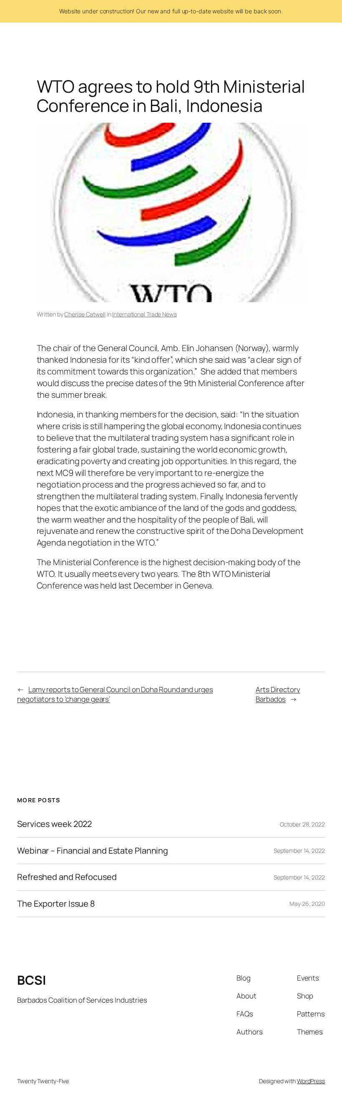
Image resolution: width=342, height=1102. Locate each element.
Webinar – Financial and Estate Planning (92, 850)
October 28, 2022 (302, 824)
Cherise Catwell (85, 314)
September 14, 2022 (299, 850)
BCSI (31, 979)
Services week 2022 (54, 824)
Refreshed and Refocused (67, 877)
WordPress (311, 1081)
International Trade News (144, 314)
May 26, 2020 (307, 903)
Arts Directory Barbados (278, 694)
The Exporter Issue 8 (56, 903)
